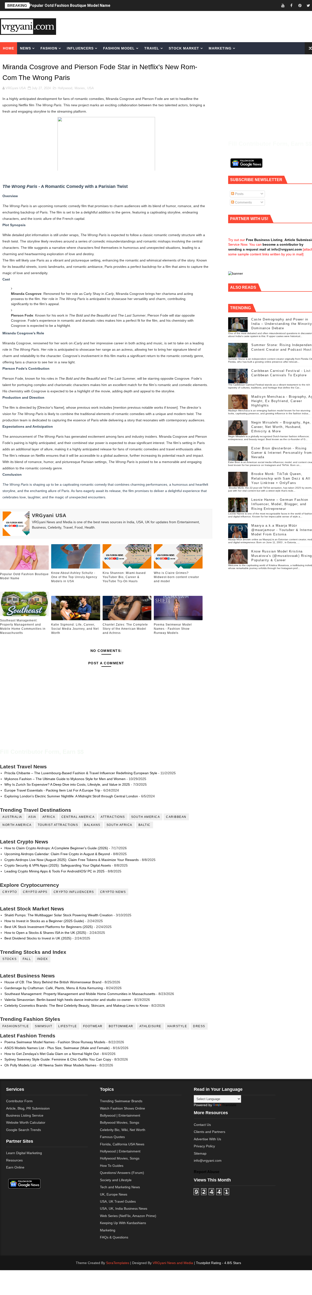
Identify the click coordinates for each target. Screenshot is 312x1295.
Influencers (80, 48)
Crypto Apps (35, 892)
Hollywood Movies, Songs (119, 1158)
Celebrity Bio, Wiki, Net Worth (122, 1130)
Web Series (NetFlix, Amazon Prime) (128, 1216)
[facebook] (291, 5)
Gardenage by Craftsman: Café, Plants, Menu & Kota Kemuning (53, 988)
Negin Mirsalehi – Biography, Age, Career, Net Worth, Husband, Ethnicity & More (281, 427)
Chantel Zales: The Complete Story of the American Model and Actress (125, 629)
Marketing (220, 48)
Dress (199, 1026)
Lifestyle (67, 1026)
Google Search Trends (23, 1130)
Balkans (92, 825)
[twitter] (308, 5)
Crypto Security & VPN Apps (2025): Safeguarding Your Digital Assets (57, 865)
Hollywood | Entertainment (120, 1151)
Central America (78, 817)
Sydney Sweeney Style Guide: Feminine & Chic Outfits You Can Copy (57, 1059)
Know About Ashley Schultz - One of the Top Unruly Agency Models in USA (74, 577)
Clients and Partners (209, 1132)
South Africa (119, 825)
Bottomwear (121, 1026)
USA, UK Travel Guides (118, 1201)
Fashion (48, 48)
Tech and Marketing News (120, 1187)
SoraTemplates (117, 1263)
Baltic (144, 825)
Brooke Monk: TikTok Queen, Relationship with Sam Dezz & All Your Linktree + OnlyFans (280, 478)
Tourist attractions (58, 825)
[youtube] (282, 5)
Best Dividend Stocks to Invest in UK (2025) (37, 938)
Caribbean (176, 817)
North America (17, 825)
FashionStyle (15, 1026)
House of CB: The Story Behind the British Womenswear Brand (52, 982)
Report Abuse (206, 1171)
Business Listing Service (24, 1115)
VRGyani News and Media (173, 1263)
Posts (239, 194)
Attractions (113, 817)
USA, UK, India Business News (123, 1208)
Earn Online (15, 1167)
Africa (48, 817)
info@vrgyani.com (208, 1160)
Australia (12, 817)
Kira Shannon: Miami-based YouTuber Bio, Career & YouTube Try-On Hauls (124, 577)
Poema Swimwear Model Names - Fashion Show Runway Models (173, 629)
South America (145, 817)
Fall (27, 959)
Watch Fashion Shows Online (122, 1108)
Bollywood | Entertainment (120, 1115)
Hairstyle (177, 1026)
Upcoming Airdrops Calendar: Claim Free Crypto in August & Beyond (57, 854)
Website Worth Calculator (25, 1122)
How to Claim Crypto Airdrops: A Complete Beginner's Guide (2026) (56, 848)
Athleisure (150, 1026)
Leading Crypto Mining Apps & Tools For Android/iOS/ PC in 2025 (54, 871)
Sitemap (200, 1153)
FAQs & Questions (114, 1237)
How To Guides (111, 1166)
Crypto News (113, 892)
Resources (14, 1160)
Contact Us (202, 1125)
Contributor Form (19, 1101)
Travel (151, 48)
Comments (243, 202)
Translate (229, 1105)
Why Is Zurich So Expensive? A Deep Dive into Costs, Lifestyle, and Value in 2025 (67, 784)
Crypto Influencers (74, 892)
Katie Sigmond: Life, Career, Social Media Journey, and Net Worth (75, 629)
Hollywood (65, 88)
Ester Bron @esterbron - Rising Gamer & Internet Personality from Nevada (281, 452)
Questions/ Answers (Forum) (122, 1173)
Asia (32, 817)
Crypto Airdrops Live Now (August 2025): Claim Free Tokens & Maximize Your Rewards (71, 860)
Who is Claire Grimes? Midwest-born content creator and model (176, 577)
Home (8, 48)
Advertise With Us (207, 1139)
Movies (80, 88)
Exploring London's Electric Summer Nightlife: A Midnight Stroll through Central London (71, 796)
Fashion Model (119, 48)
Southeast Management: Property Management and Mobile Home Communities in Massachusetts (23, 626)
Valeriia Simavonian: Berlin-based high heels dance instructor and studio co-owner (67, 1000)
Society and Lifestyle (116, 1180)
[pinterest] (299, 5)
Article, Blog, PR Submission (28, 1108)
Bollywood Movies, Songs (119, 1122)
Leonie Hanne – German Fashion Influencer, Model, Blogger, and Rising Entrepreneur (279, 504)
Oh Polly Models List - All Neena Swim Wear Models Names (50, 1065)
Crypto (9, 892)
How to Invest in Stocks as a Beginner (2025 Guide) (44, 921)
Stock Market (184, 48)
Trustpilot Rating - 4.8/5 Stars (218, 1263)
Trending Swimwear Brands (121, 1101)
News (25, 48)
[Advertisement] (196, 26)
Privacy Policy (204, 1146)
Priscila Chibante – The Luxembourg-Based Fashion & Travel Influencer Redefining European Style (80, 773)
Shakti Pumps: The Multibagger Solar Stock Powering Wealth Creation (58, 915)
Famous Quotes (112, 1137)
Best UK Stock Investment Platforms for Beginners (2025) (48, 927)
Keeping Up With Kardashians (123, 1223)
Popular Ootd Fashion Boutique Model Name (69, 5)
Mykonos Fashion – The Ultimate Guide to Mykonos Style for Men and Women (65, 779)
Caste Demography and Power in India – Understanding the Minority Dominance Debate (281, 324)
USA (90, 88)
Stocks (9, 959)
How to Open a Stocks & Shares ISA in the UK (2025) (45, 933)
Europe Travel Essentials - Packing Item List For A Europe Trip (52, 790)
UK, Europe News (113, 1194)
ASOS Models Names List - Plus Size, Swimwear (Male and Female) (57, 1048)
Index (42, 959)
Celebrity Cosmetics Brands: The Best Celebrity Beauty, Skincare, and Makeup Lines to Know (76, 1005)
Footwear (93, 1026)
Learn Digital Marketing (24, 1153)
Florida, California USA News (122, 1144)
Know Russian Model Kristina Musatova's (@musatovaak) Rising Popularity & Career (281, 556)
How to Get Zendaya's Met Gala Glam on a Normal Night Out (51, 1054)
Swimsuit (43, 1026)
